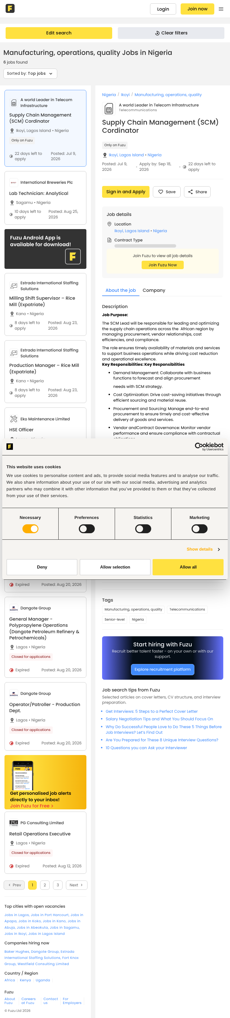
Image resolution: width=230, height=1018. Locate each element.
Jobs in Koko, (31, 921)
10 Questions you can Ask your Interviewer (146, 748)
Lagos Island (39, 130)
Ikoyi (125, 94)
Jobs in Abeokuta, (33, 927)
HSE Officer (21, 430)
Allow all (188, 567)
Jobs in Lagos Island (46, 933)
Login (163, 9)
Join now (197, 9)
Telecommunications (187, 609)
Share (201, 192)
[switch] (87, 528)
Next (74, 885)
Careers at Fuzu (28, 1001)
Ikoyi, (21, 130)
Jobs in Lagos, (17, 915)
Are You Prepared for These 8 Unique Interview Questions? (162, 740)
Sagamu (24, 202)
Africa (9, 980)
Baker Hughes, (17, 951)
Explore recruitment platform (163, 669)
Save (171, 192)
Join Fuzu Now (162, 265)
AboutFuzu (9, 1001)
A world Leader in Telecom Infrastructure (159, 105)
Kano (21, 313)
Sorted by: (26, 73)
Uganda (43, 980)
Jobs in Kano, (55, 921)
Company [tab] (154, 290)
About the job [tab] (120, 290)
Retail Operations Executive (40, 834)
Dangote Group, (46, 951)
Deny (42, 567)
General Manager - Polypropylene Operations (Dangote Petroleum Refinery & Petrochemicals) (44, 628)
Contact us (50, 1001)
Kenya (25, 980)
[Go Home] (11, 9)
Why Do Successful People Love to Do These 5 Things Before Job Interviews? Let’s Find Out (164, 729)
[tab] (45, 128)
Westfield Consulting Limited (43, 964)
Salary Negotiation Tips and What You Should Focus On (159, 719)
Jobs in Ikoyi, (16, 933)
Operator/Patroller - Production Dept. (44, 707)
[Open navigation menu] (221, 9)
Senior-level (115, 619)
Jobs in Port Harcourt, (51, 915)
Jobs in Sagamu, (65, 927)
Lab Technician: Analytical (38, 193)
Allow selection (115, 567)
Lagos (21, 647)
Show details (200, 549)
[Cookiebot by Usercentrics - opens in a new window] (199, 446)
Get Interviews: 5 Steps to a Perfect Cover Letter (152, 711)
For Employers (72, 1001)
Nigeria (60, 130)
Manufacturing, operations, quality (168, 94)
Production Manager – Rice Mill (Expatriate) (44, 368)
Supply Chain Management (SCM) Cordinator (40, 118)
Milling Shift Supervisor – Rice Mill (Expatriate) (42, 301)
